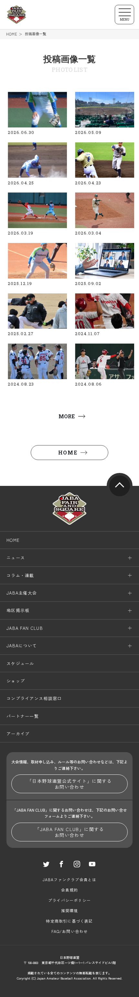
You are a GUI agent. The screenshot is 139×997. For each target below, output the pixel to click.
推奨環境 (69, 910)
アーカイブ (18, 733)
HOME (11, 34)
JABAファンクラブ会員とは (70, 879)
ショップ (15, 681)
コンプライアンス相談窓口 (34, 698)
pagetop (120, 486)
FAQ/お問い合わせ (69, 931)
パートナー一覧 (22, 716)
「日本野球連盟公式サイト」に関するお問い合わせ (69, 784)
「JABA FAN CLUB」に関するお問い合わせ (69, 832)
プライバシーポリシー (69, 900)
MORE (67, 416)
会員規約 (69, 890)
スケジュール (20, 663)
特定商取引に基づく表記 (69, 921)
